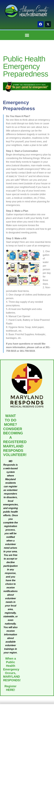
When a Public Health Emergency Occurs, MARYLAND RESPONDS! (12, 669)
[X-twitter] (48, 24)
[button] (27, 35)
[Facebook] (41, 24)
